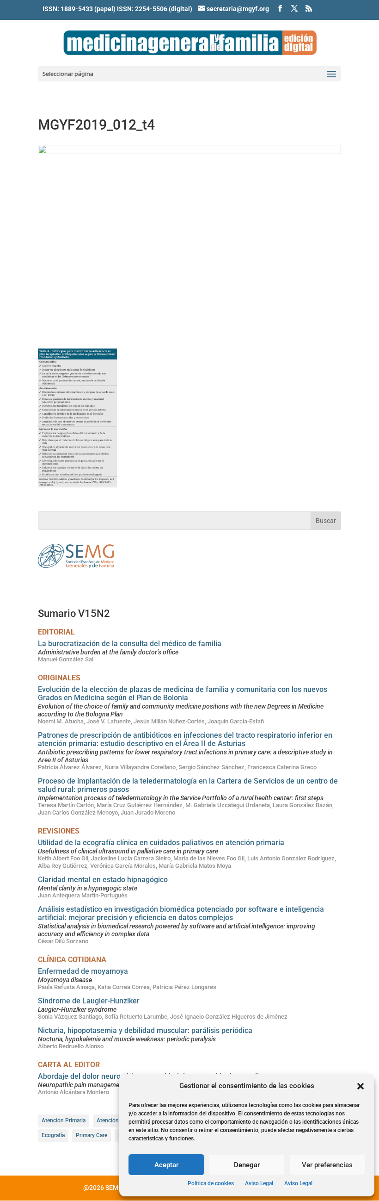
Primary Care (91, 1135)
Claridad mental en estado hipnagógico (103, 879)
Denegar (247, 1165)
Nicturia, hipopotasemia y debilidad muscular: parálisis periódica (145, 1030)
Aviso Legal (259, 1183)
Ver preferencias (327, 1165)
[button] (360, 1086)
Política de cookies (211, 1183)
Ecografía (53, 1135)
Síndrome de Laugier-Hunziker (89, 1000)
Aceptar (166, 1165)
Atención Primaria (64, 1120)
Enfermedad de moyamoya (83, 971)
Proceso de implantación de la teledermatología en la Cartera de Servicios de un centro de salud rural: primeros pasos (188, 785)
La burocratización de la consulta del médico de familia (129, 643)
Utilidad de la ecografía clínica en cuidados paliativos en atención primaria (161, 842)
